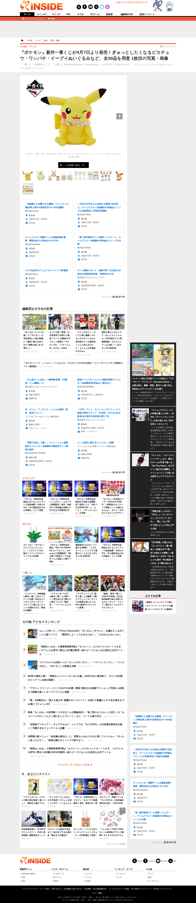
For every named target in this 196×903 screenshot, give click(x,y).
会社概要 (87, 889)
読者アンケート (147, 14)
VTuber (88, 881)
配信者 (109, 14)
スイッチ (56, 14)
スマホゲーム (58, 874)
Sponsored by (106, 297)
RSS (174, 861)
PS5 (68, 14)
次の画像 (119, 116)
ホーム (27, 14)
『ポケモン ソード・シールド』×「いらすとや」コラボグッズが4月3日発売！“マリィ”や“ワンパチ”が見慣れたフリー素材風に (73, 365)
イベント (88, 877)
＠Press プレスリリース (162, 889)
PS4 (23, 881)
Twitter (140, 861)
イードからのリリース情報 (119, 889)
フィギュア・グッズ (123, 869)
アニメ (150, 874)
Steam (55, 881)
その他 (149, 869)
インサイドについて (29, 889)
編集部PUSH (127, 14)
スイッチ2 (42, 14)
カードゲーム (153, 881)
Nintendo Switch (28, 874)
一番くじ (27, 572)
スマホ (80, 14)
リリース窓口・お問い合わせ (50, 889)
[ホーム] (22, 40)
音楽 (149, 877)
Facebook (151, 861)
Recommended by (112, 844)
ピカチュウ (28, 478)
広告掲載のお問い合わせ (73, 889)
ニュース (88, 874)
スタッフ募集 (97, 893)
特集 (53, 18)
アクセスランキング (34, 18)
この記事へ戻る (75, 165)
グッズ (119, 877)
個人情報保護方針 (100, 889)
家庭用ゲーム (26, 869)
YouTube (164, 861)
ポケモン (27, 524)
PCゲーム (95, 14)
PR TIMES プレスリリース (141, 889)
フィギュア (120, 874)
